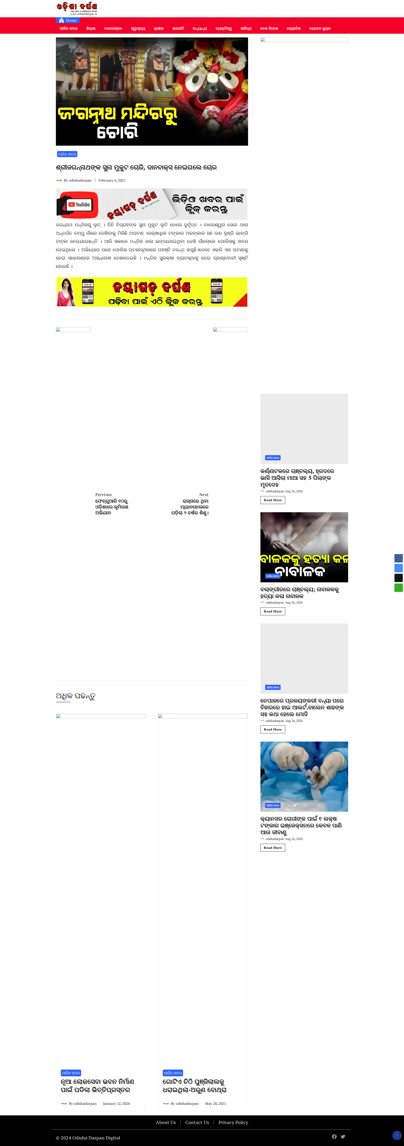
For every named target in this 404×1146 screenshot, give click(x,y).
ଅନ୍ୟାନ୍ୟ (200, 28)
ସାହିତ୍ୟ (246, 28)
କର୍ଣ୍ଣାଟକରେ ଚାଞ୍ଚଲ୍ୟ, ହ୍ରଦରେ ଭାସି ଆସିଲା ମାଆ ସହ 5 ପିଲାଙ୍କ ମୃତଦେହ (297, 477)
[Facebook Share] (398, 558)
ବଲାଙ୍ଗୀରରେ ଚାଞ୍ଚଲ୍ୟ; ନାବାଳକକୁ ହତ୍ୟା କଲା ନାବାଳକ (299, 592)
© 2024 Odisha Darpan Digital (88, 1138)
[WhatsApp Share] (398, 588)
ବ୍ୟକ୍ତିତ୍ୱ (224, 28)
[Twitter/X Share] (398, 578)
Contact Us (197, 1122)
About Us (166, 1122)
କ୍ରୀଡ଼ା (159, 28)
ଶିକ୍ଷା (91, 28)
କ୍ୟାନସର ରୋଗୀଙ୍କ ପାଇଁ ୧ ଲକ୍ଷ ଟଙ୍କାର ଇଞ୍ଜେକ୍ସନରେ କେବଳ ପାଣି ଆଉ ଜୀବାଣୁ (301, 825)
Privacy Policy (233, 1122)
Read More (273, 500)
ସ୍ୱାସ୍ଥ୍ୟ (138, 28)
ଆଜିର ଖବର (69, 28)
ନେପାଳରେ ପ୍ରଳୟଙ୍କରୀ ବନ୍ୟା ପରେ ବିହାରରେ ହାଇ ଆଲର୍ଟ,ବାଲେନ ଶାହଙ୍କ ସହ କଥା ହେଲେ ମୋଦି (302, 707)
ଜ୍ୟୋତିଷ (294, 28)
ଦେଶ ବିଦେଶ (269, 28)
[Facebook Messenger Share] (398, 568)
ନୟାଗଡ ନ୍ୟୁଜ (320, 28)
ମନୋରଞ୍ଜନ (113, 28)
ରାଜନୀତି (178, 28)
